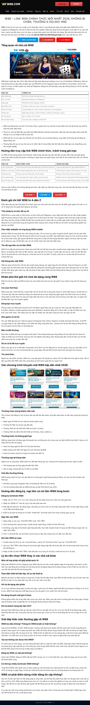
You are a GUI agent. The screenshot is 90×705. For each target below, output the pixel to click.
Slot (72, 11)
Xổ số (67, 11)
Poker (52, 11)
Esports (38, 11)
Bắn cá (45, 11)
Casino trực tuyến (17, 11)
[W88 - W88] (27, 4)
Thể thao (29, 11)
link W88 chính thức (18, 500)
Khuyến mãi (80, 11)
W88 (7, 11)
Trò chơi (59, 11)
